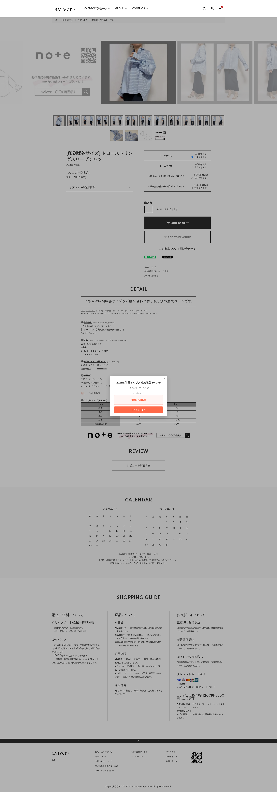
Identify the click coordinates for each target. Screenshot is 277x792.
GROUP (119, 9)
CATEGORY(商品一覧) (95, 9)
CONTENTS (138, 9)
